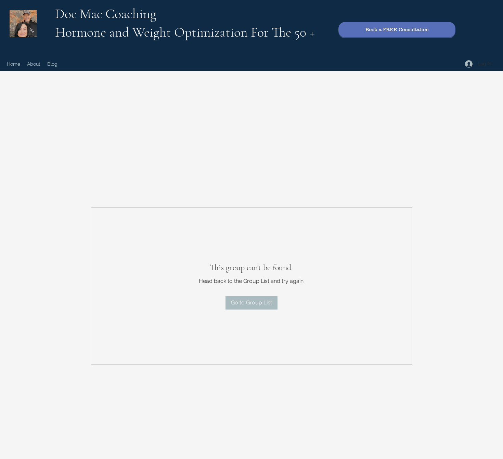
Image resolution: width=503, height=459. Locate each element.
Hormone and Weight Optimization (153, 32)
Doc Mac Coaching (105, 13)
